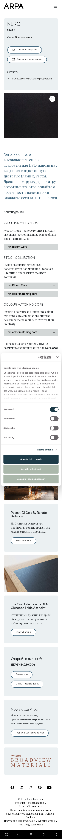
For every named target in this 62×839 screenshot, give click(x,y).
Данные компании (29, 806)
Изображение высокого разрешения (32, 79)
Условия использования (29, 802)
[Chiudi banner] (57, 357)
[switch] (54, 418)
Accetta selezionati (31, 469)
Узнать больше (26, 540)
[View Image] (31, 115)
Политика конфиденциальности (29, 810)
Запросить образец (27, 50)
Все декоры (22, 674)
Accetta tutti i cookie (31, 459)
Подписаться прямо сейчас (30, 733)
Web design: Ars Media (31, 824)
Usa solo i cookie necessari (31, 479)
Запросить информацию (29, 59)
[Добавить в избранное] (52, 99)
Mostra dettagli (45, 449)
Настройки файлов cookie (19, 820)
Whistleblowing (46, 820)
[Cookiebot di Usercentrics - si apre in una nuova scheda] (38, 357)
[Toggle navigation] (55, 6)
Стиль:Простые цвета (27, 684)
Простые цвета (23, 37)
